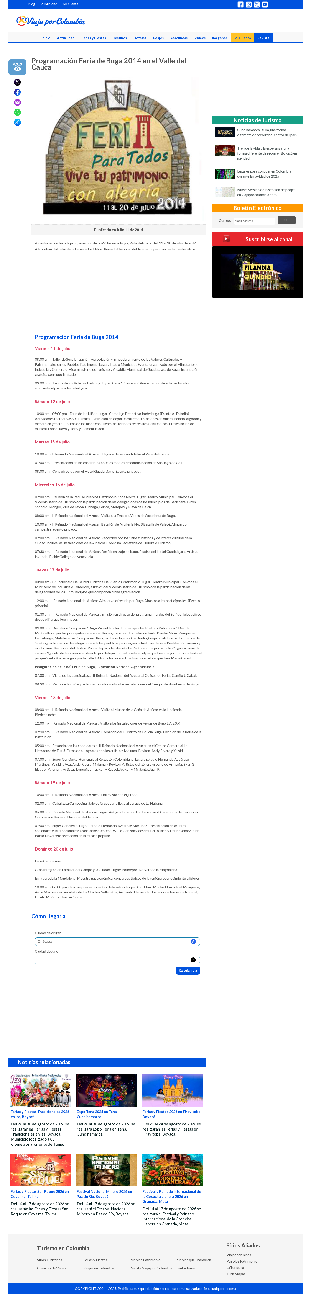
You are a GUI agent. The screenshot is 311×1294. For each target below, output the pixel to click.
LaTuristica (235, 1267)
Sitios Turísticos (49, 1260)
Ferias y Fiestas (93, 38)
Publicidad (49, 4)
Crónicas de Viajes (51, 1268)
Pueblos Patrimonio (145, 1260)
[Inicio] (72, 22)
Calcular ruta (188, 970)
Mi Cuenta (242, 38)
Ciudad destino (46, 951)
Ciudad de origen (48, 933)
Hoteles (140, 38)
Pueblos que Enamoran (193, 1260)
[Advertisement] (118, 291)
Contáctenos (186, 1268)
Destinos (119, 38)
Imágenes (219, 38)
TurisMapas (236, 1274)
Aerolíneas (179, 38)
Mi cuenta (70, 4)
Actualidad (65, 38)
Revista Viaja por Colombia (151, 1268)
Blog (31, 4)
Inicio (46, 38)
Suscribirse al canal (269, 239)
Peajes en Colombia (98, 1268)
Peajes (158, 38)
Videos (200, 38)
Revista (263, 38)
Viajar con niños (239, 1255)
